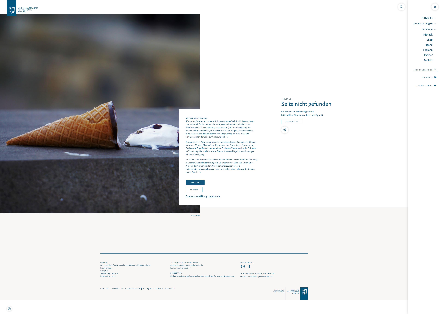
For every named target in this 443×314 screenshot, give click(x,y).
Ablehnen (194, 189)
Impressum (214, 196)
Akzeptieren (195, 182)
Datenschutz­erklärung (196, 196)
